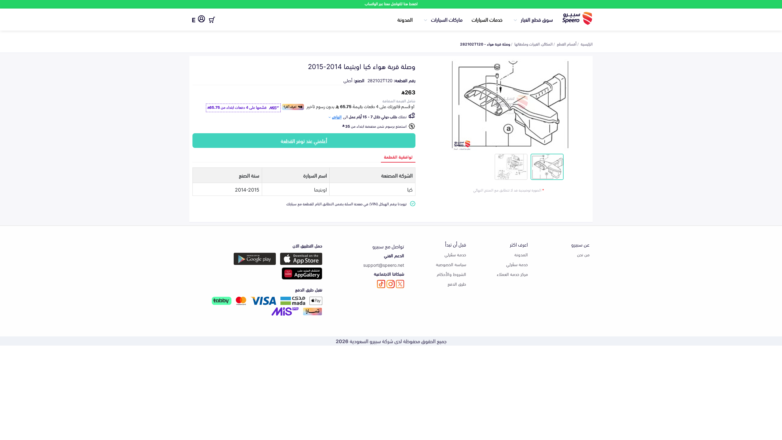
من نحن (583, 254)
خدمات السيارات (487, 19)
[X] (400, 284)
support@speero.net (383, 265)
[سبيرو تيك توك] (381, 284)
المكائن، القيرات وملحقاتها (533, 43)
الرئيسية (587, 43)
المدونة (405, 19)
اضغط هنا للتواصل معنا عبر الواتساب (391, 3)
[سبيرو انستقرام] (390, 284)
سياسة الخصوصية (451, 264)
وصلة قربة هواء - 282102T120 (485, 43)
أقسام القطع (566, 43)
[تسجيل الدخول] (201, 20)
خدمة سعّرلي (517, 264)
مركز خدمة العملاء (512, 274)
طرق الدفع (457, 283)
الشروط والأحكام (451, 274)
